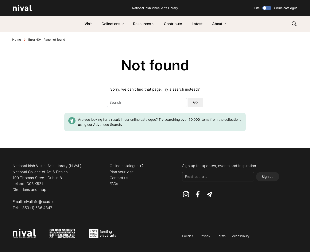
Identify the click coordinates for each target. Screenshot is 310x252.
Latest (197, 23)
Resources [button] (142, 23)
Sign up (268, 177)
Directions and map (29, 189)
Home (16, 39)
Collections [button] (110, 23)
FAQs (114, 183)
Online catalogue (285, 8)
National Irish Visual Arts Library (155, 8)
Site (257, 8)
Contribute (173, 23)
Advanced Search (107, 125)
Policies (187, 236)
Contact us (119, 178)
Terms (221, 236)
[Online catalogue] (266, 8)
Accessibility (240, 236)
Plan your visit (122, 172)
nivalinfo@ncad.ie (39, 201)
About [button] (217, 23)
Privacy (205, 236)
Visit (88, 23)
